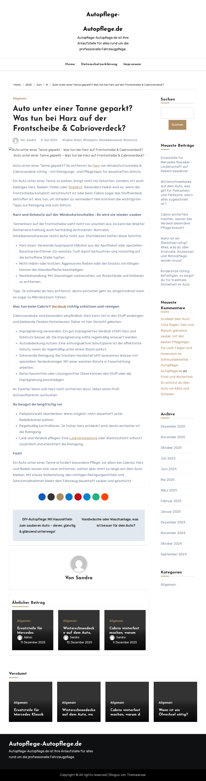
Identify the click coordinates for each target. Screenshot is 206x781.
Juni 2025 (169, 469)
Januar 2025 (171, 512)
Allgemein (20, 98)
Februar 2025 (171, 501)
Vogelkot (75, 187)
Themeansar (136, 775)
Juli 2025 (168, 458)
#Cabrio (67, 140)
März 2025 (169, 490)
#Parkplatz (90, 140)
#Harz (78, 140)
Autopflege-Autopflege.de (45, 744)
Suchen (168, 99)
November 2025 (173, 437)
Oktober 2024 (171, 544)
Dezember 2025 (173, 426)
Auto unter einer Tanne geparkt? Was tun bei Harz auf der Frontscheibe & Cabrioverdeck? (72, 119)
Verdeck (59, 306)
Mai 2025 (168, 480)
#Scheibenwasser (110, 140)
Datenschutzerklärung (99, 64)
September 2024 (174, 554)
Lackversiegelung (83, 438)
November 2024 (173, 533)
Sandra (31, 140)
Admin (28, 637)
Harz (96, 166)
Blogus (114, 775)
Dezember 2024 (173, 522)
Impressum (132, 64)
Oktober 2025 (171, 448)
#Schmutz (130, 140)
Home (70, 64)
